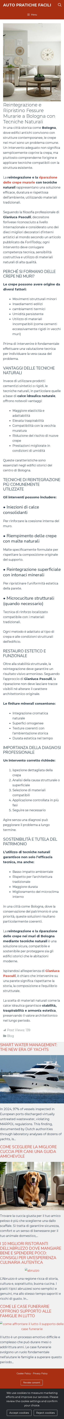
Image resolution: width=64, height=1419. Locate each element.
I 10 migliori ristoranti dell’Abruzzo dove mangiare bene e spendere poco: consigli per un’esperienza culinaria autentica (30, 1253)
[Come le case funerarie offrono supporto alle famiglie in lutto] (32, 1329)
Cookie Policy (24, 1373)
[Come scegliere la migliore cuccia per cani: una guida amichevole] (32, 1208)
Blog (10, 1036)
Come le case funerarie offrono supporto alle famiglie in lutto (25, 1311)
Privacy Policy (40, 1373)
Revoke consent (31, 1382)
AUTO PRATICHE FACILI (27, 5)
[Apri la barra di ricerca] (59, 5)
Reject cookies (45, 1412)
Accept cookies (19, 1412)
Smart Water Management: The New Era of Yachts (28, 1047)
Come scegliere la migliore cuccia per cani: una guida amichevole (28, 1151)
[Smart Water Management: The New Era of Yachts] (32, 1101)
